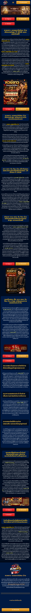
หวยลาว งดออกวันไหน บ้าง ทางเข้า (9, 51)
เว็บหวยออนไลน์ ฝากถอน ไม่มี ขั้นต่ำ (16, 584)
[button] (13, 2)
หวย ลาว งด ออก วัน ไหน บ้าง (9, 141)
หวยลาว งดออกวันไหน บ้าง (13, 124)
